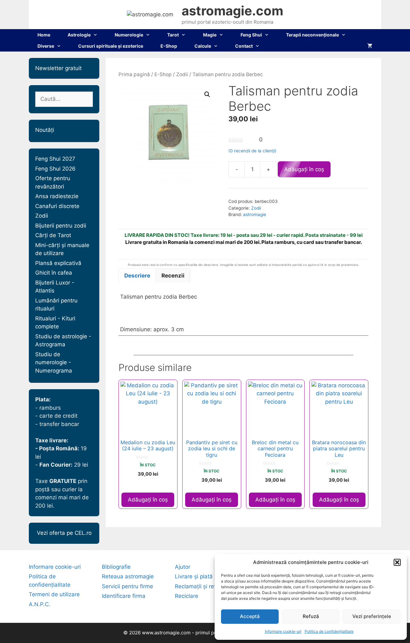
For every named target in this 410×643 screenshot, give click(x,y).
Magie (210, 34)
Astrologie (79, 34)
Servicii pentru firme (127, 586)
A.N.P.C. (39, 604)
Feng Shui (251, 34)
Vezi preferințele (371, 616)
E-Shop (168, 46)
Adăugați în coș (304, 169)
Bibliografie (116, 567)
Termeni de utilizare (54, 594)
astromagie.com (232, 11)
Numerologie (129, 34)
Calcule (202, 46)
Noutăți (44, 130)
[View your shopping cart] (370, 46)
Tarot (173, 34)
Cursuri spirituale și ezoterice (110, 46)
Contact (244, 46)
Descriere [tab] (137, 275)
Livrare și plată (194, 576)
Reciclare (186, 596)
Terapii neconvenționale (312, 34)
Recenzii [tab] (172, 275)
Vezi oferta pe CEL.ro (64, 533)
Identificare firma (123, 596)
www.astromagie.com (166, 633)
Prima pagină (134, 74)
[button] (397, 562)
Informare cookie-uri (283, 631)
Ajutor (182, 567)
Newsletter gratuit (58, 68)
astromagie (254, 214)
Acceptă (250, 616)
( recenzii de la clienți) (252, 150)
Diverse (45, 46)
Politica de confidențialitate (329, 631)
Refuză (311, 616)
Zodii (182, 74)
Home (43, 34)
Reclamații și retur (198, 586)
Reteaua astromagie (128, 576)
